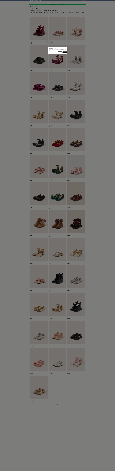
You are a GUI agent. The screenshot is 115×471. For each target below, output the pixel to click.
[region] (57, 50)
